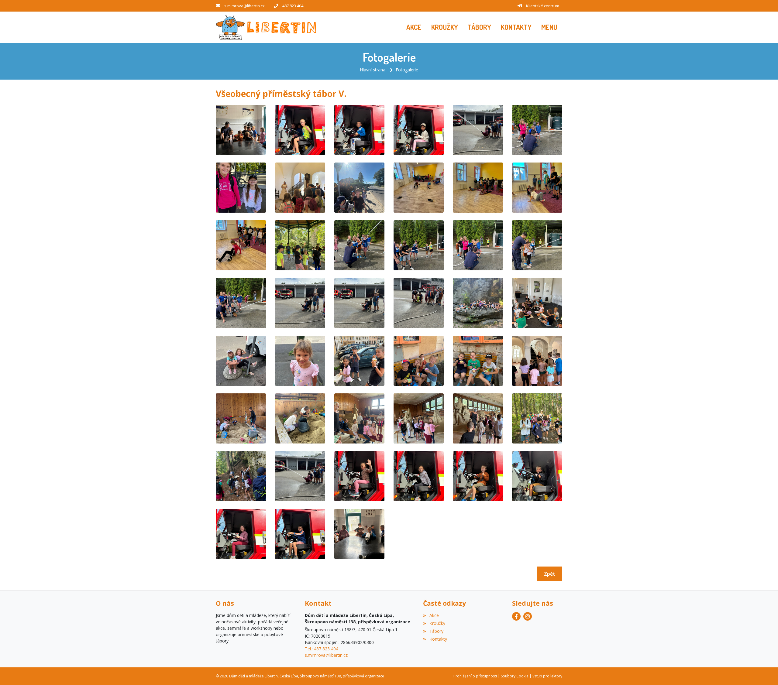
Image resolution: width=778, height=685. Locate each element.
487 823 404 (292, 6)
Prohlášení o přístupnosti (475, 676)
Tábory (436, 631)
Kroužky (437, 623)
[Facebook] (516, 616)
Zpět (549, 573)
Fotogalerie (407, 70)
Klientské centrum (542, 6)
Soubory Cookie (514, 676)
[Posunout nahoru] (764, 671)
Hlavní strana (372, 70)
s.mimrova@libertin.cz (244, 6)
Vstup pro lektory (547, 676)
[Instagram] (527, 616)
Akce (434, 615)
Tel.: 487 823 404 (321, 649)
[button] (549, 27)
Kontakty (438, 639)
